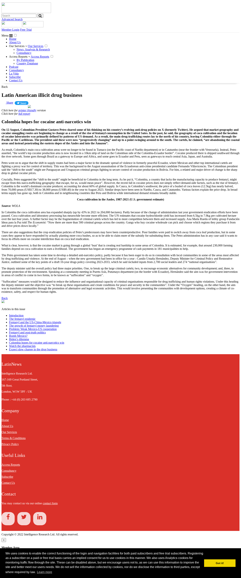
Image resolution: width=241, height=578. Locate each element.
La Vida (14, 73)
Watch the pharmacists (22, 346)
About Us (15, 42)
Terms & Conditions (14, 438)
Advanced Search (12, 19)
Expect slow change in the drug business (33, 349)
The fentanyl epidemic (22, 318)
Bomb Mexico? (18, 335)
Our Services (17, 46)
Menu (5, 35)
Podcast (13, 66)
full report (24, 113)
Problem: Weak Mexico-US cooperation (33, 329)
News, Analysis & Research (33, 49)
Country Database (27, 63)
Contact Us (15, 80)
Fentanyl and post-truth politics (27, 332)
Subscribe (15, 77)
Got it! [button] (220, 563)
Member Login (10, 29)
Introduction (16, 315)
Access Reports (18, 56)
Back (5, 86)
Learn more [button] (44, 572)
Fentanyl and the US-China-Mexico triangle (35, 322)
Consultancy (24, 52)
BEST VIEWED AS (16, 107)
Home (12, 39)
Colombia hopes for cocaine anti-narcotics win (36, 342)
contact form (50, 503)
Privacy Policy (10, 444)
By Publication (25, 60)
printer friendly (27, 110)
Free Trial (26, 29)
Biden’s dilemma (19, 339)
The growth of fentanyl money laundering (34, 325)
